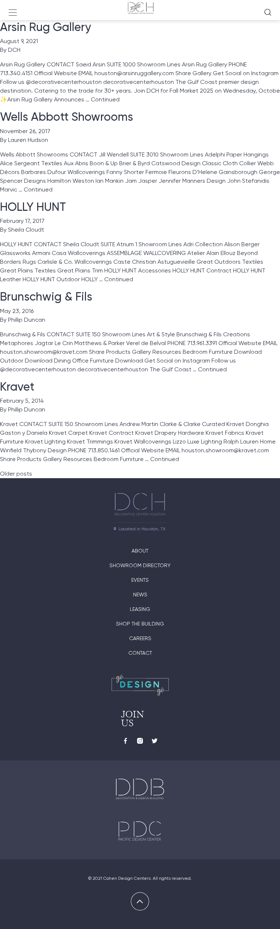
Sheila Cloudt (26, 229)
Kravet (17, 387)
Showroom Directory (140, 565)
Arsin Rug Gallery (45, 27)
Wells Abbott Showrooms (66, 117)
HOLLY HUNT (33, 207)
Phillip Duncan (26, 319)
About (140, 551)
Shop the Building (140, 624)
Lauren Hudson (28, 139)
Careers (140, 638)
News (140, 594)
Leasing (140, 609)
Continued (105, 99)
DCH (14, 49)
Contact (140, 653)
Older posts (16, 473)
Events (140, 580)
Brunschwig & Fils (46, 296)
